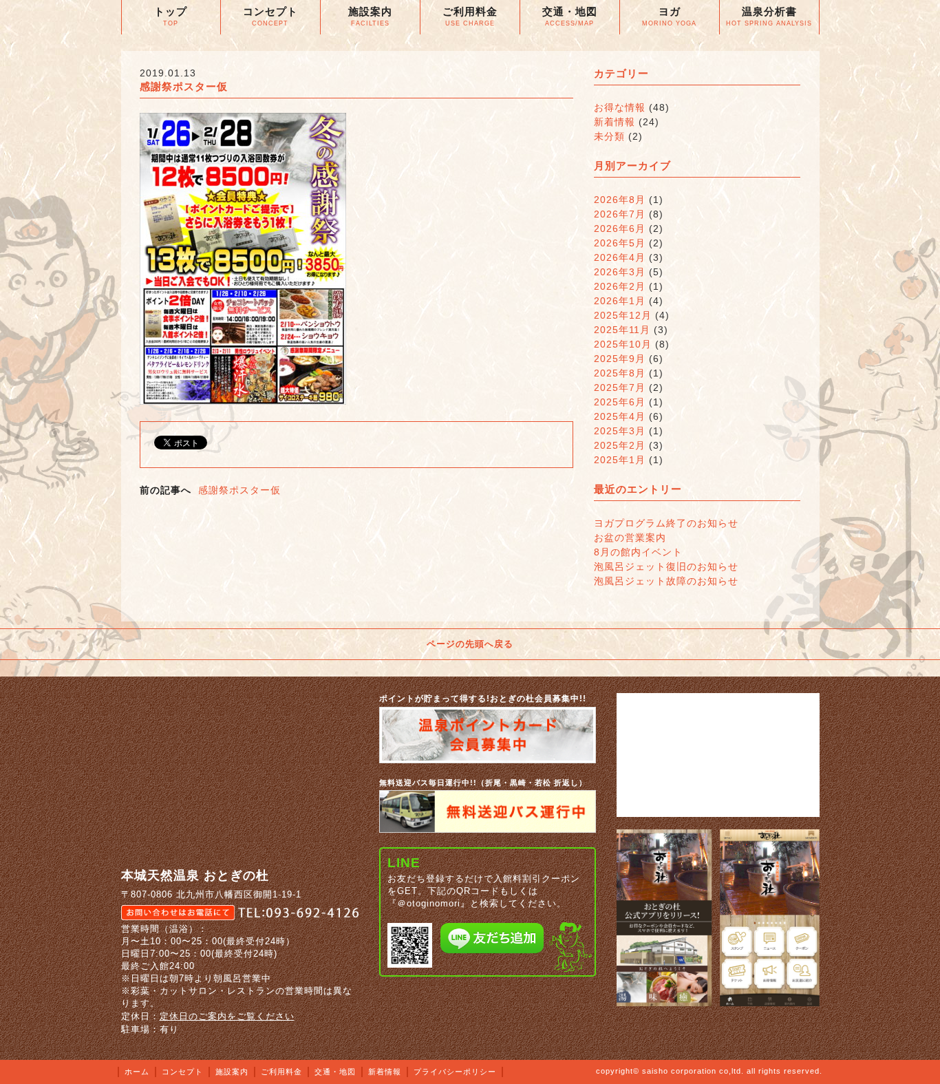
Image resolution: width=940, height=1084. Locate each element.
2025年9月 (619, 358)
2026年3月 (619, 271)
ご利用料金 (281, 1071)
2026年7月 (619, 214)
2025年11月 (622, 329)
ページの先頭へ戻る (470, 644)
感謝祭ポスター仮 (239, 490)
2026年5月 (619, 242)
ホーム (137, 1071)
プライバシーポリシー (455, 1071)
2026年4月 (619, 257)
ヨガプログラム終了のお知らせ (666, 523)
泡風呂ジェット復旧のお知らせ (666, 566)
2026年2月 (619, 286)
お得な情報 (619, 107)
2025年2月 (619, 445)
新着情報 (614, 121)
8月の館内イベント (638, 551)
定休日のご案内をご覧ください (227, 1016)
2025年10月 (623, 344)
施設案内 (231, 1071)
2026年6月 (619, 228)
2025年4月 (619, 416)
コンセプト (182, 1071)
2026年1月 (619, 300)
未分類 (609, 136)
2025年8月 (619, 373)
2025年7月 (619, 387)
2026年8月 (619, 199)
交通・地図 (335, 1071)
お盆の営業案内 (630, 537)
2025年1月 (619, 459)
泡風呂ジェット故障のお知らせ (666, 580)
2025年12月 (623, 315)
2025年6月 (619, 401)
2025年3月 (619, 430)
